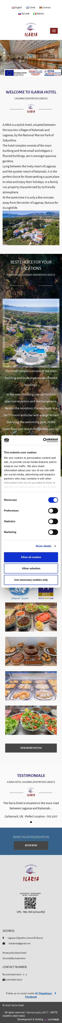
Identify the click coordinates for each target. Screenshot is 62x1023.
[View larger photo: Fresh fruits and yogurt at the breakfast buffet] (31, 651)
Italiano (40, 13)
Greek (32, 7)
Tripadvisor (45, 993)
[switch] (53, 510)
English (18, 7)
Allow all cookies (31, 557)
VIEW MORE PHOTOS (31, 748)
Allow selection (31, 568)
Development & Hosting (31, 1019)
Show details (43, 546)
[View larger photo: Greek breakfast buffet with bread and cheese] (31, 617)
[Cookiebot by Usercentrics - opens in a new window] (43, 440)
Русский (25, 13)
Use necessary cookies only (31, 579)
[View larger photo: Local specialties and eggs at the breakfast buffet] (31, 720)
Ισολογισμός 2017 (37, 1012)
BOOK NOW (31, 845)
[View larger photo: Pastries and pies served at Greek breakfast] (31, 685)
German (46, 7)
